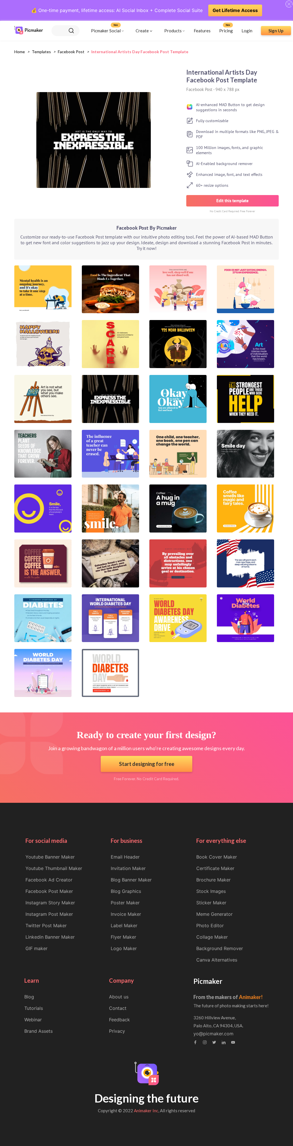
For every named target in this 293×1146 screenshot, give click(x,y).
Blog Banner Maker (131, 880)
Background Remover (219, 948)
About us (118, 997)
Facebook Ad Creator (48, 880)
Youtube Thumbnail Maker (53, 868)
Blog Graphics (126, 891)
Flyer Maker (123, 937)
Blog (29, 997)
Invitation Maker (128, 868)
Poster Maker (125, 902)
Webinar (33, 1019)
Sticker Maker (211, 902)
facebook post (71, 51)
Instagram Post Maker (49, 914)
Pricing (226, 30)
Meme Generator (214, 914)
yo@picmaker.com (213, 1033)
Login (246, 30)
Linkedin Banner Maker (50, 937)
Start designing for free (146, 764)
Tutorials (33, 1008)
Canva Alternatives (216, 960)
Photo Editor (210, 925)
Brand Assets (38, 1031)
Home (19, 51)
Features (202, 30)
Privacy (117, 1031)
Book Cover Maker (216, 857)
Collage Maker (212, 937)
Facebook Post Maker (49, 891)
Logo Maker (124, 948)
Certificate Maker (215, 868)
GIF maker (36, 948)
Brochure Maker (213, 880)
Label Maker (124, 925)
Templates (41, 51)
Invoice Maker (126, 914)
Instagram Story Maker (50, 902)
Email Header (125, 857)
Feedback (119, 1019)
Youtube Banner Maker (50, 857)
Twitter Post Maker (46, 925)
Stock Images (211, 891)
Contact (117, 1008)
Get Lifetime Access (235, 10)
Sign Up (276, 30)
